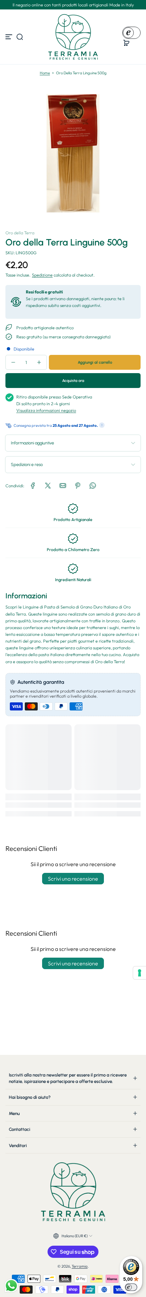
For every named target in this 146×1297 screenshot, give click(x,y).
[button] (19, 37)
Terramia (80, 1266)
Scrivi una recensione (73, 878)
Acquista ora (73, 380)
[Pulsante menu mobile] (9, 37)
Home (45, 73)
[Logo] (73, 36)
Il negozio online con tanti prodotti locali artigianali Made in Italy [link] (73, 4)
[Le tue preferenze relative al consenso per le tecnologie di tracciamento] (139, 972)
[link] (33, 485)
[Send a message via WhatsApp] (11, 1286)
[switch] (131, 1287)
